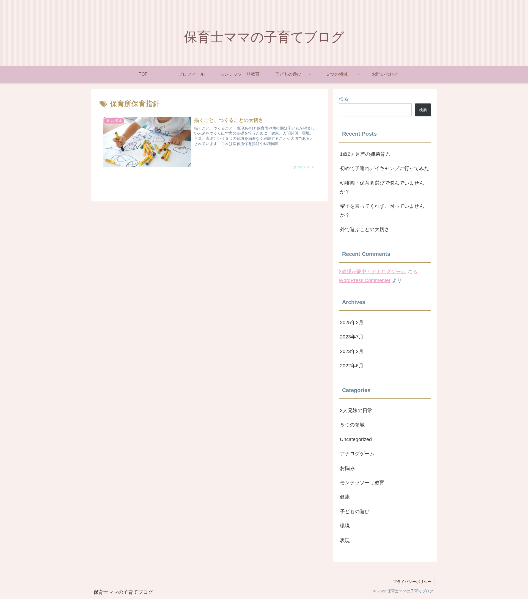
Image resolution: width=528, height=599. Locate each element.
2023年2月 (352, 351)
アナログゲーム (357, 453)
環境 (345, 526)
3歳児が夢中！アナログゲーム (372, 271)
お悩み (347, 468)
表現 (345, 540)
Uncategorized (356, 439)
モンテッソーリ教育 (362, 482)
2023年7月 (352, 337)
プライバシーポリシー (412, 581)
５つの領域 (352, 425)
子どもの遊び (355, 511)
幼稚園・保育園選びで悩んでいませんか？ (382, 187)
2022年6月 (352, 365)
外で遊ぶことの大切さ (364, 229)
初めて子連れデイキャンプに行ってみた (384, 168)
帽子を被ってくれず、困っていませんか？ (382, 210)
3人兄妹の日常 (356, 410)
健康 (345, 497)
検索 (344, 99)
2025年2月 (352, 322)
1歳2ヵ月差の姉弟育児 (365, 154)
